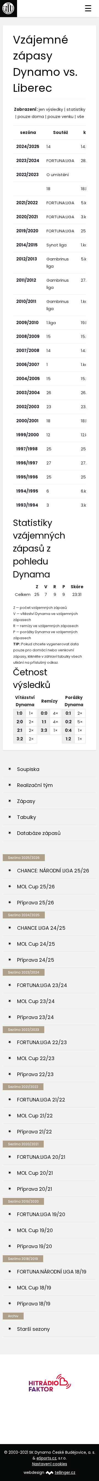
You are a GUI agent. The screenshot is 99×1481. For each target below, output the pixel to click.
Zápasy (26, 801)
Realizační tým (35, 785)
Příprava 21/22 (34, 1131)
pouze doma (31, 116)
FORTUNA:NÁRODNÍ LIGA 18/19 (51, 1271)
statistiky (76, 109)
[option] (49, 1384)
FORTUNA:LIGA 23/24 (42, 985)
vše (80, 116)
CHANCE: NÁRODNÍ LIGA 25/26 (53, 870)
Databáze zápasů (39, 833)
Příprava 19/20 (34, 1246)
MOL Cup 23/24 (36, 1001)
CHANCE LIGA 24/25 (41, 927)
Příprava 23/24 (35, 1017)
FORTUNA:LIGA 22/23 (42, 1042)
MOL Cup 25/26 (36, 886)
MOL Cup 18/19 (34, 1287)
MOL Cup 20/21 (35, 1173)
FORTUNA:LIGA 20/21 (41, 1157)
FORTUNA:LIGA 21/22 (41, 1099)
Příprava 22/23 (35, 1074)
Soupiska (28, 769)
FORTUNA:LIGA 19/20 (41, 1214)
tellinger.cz (65, 1472)
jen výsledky (51, 109)
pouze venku (60, 116)
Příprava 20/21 (34, 1189)
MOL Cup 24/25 (36, 943)
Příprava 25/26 (35, 902)
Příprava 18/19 (33, 1303)
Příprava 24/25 (35, 959)
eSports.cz (46, 1458)
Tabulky (26, 817)
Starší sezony (33, 1329)
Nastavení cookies (49, 1464)
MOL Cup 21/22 (35, 1115)
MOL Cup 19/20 (35, 1230)
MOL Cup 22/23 (35, 1058)
